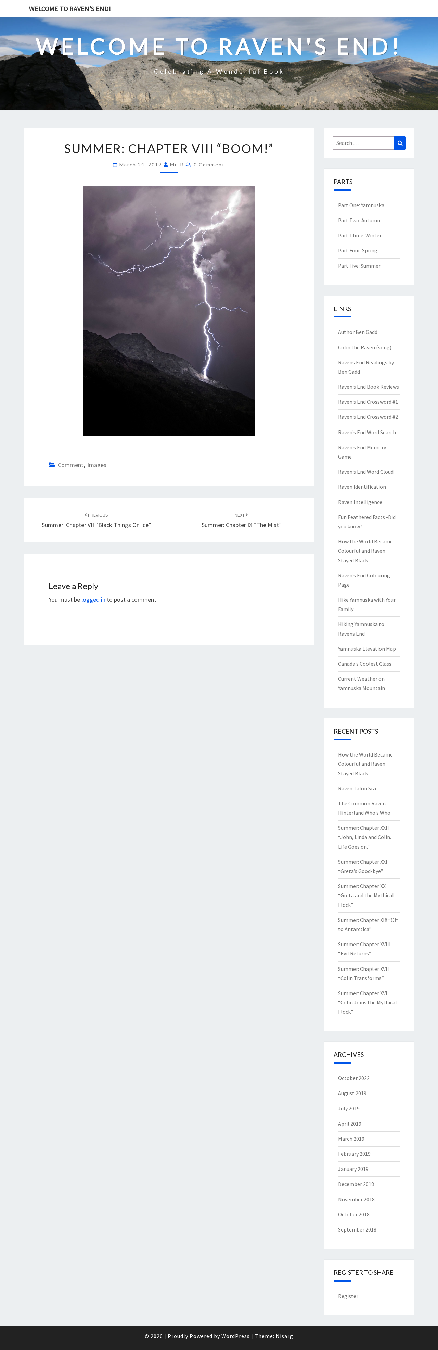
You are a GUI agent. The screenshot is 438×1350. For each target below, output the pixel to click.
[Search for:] (369, 143)
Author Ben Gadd (357, 331)
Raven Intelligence (360, 502)
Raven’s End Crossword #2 (368, 416)
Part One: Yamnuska (361, 205)
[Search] (400, 143)
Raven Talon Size (358, 788)
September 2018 (357, 1229)
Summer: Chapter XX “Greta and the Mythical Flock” (366, 895)
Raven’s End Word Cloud (366, 471)
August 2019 (352, 1093)
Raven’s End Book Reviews (368, 386)
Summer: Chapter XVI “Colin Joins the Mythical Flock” (367, 1002)
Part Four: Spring (357, 250)
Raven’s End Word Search (367, 432)
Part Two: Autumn (359, 220)
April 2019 (349, 1123)
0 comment (209, 164)
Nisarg (284, 1336)
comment (70, 465)
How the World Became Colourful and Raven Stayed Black (365, 550)
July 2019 (349, 1108)
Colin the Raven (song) (364, 347)
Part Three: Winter (360, 235)
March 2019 (351, 1138)
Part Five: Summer (359, 265)
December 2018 (356, 1183)
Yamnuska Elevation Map (367, 648)
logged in (93, 599)
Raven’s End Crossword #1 (368, 401)
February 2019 (354, 1153)
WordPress (235, 1336)
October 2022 (354, 1078)
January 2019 (353, 1168)
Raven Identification (362, 486)
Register (348, 1295)
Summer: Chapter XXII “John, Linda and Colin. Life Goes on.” (364, 837)
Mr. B (177, 164)
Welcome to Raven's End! (70, 8)
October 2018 (354, 1214)
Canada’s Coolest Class (364, 663)
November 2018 (356, 1199)
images (96, 465)
